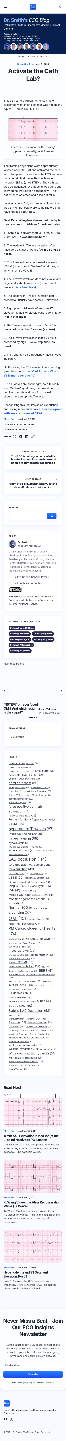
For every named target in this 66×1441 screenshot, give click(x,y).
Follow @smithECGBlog (22, 628)
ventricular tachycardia (25, 1045)
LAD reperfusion (38, 874)
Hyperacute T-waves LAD (25, 833)
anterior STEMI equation (20, 767)
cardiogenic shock (19, 787)
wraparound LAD (18, 1065)
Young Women (18, 1069)
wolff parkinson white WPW (26, 1061)
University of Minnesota (27, 570)
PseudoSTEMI (21, 962)
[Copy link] (33, 436)
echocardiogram (20, 802)
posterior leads (19, 939)
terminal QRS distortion (38, 1027)
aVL (27, 774)
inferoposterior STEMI (20, 855)
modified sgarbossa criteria (30, 899)
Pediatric (15, 924)
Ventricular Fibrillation (21, 1041)
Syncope (17, 1022)
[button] (5, 7)
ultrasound (16, 1038)
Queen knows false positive (23, 971)
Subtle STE (15, 1015)
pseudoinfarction (16, 430)
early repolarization (21, 798)
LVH (14, 890)
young (34, 1065)
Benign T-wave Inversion (19, 425)
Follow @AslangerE (19, 639)
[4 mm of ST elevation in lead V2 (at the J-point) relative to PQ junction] (33, 483)
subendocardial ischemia (22, 1001)
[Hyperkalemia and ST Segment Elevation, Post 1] (33, 1246)
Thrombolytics (17, 1030)
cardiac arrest (24, 783)
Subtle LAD (20, 1006)
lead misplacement (37, 878)
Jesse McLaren (47, 709)
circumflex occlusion (41, 788)
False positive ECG (22, 815)
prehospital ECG (19, 955)
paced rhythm (39, 919)
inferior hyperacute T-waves (26, 847)
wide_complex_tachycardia (26, 1057)
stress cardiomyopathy (20, 997)
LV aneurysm (39, 886)
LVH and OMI (29, 891)
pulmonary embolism (24, 966)
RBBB (46, 971)
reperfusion (32, 981)
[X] (12, 1419)
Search (13, 507)
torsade (32, 1030)
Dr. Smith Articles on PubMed (26, 583)
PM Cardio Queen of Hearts (32, 931)
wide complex (47, 1049)
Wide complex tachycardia (32, 1053)
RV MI (13, 985)
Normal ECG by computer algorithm (29, 909)
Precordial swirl (22, 950)
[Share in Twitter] (15, 436)
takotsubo (16, 1026)
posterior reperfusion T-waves (25, 943)
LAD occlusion (28, 859)
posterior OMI (43, 939)
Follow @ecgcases (43, 639)
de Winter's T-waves (37, 791)
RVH (47, 981)
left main (43, 882)
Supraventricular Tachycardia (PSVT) (28, 1019)
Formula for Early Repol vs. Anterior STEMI (32, 822)
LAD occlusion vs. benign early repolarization (29, 867)
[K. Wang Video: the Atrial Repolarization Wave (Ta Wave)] (33, 1176)
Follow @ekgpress (42, 633)
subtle (44, 1001)
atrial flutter (45, 770)
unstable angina (36, 1037)
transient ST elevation (21, 1034)
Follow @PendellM (19, 633)
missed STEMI (42, 895)
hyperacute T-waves (31, 828)
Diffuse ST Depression (21, 795)
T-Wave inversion (40, 1022)
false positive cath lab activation (25, 809)
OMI (18, 918)
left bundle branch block (21, 882)
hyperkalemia (23, 838)
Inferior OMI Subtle (46, 851)
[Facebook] (5, 1419)
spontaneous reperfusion (22, 989)
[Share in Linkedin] (27, 436)
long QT (18, 886)
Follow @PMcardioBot (21, 645)
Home (21, 56)
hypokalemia (19, 842)
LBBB (16, 877)
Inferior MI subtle (21, 850)
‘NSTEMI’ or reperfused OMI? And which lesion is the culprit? (21, 708)
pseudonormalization (22, 958)
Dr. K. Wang (43, 795)
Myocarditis (17, 903)
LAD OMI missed (18, 873)
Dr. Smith (23, 542)
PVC (45, 966)
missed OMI (20, 894)
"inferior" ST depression (24, 763)
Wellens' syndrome (23, 1048)
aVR (39, 774)
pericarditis (31, 923)
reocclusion (15, 982)
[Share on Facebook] (21, 436)
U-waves (42, 1034)
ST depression (22, 993)
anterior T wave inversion (21, 771)
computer (15, 791)
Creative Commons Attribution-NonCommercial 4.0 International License (31, 600)
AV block (15, 775)
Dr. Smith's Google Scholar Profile (29, 576)
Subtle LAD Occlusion (29, 1011)
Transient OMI (47, 1030)
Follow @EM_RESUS (20, 650)
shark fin (46, 985)
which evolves (25, 287)
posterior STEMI (20, 946)
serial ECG (29, 985)
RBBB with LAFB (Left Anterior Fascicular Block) (32, 976)
